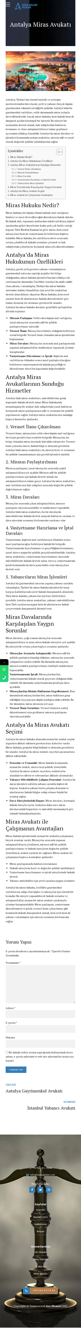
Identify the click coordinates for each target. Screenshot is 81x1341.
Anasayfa (40, 1209)
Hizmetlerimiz (40, 1216)
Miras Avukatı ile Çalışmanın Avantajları (31, 195)
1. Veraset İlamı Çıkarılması (28, 169)
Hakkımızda (40, 1224)
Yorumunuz (13, 962)
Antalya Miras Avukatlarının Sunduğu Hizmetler (35, 165)
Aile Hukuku (40, 1252)
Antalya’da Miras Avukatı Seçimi (27, 191)
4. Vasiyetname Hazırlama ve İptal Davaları (35, 179)
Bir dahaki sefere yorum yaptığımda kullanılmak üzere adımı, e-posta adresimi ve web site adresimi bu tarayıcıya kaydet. (40, 1057)
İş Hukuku (40, 1266)
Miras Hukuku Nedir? (21, 157)
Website (10, 1037)
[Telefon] (4, 678)
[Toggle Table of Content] (57, 152)
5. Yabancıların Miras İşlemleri (29, 183)
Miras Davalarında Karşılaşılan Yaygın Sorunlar (36, 187)
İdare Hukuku (40, 1259)
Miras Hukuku (41, 1273)
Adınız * (11, 1008)
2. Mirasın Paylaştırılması (27, 172)
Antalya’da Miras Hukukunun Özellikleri (31, 161)
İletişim (40, 1231)
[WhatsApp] (4, 669)
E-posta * (11, 1022)
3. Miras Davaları (23, 176)
